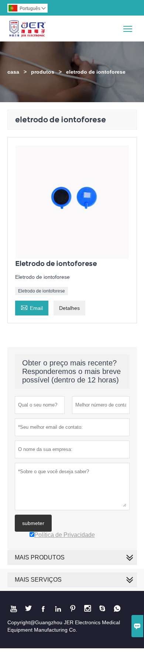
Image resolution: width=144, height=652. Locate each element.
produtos (42, 72)
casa (13, 72)
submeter (33, 523)
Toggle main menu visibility (128, 28)
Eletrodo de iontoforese (41, 291)
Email (32, 307)
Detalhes (69, 308)
